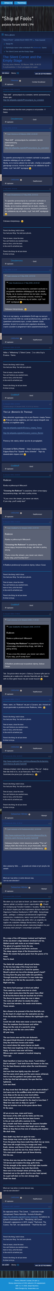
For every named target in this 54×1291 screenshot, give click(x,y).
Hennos (14, 80)
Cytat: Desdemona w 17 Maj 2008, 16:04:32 (22, 195)
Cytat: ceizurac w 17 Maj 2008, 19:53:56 (21, 276)
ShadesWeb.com (33, 1288)
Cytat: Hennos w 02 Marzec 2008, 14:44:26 (22, 134)
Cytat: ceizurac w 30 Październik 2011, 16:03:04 (24, 829)
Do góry (5, 1265)
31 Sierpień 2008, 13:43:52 (11, 404)
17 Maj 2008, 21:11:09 (10, 270)
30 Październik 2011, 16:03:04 (12, 756)
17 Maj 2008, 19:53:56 (10, 189)
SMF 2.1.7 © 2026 (21, 1286)
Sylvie (44, 48)
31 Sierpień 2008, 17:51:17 (11, 699)
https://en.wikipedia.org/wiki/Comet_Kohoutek (20, 1217)
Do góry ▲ (36, 1280)
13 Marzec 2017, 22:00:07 (11, 1206)
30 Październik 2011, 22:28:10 (12, 823)
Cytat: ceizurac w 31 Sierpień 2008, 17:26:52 (23, 620)
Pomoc (17, 1280)
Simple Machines (33, 1286)
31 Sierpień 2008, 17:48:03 (11, 614)
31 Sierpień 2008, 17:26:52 (11, 522)
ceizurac (15, 179)
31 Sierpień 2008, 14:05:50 (11, 475)
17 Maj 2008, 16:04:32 (10, 128)
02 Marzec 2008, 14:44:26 (11, 89)
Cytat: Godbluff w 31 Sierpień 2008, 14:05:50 (23, 528)
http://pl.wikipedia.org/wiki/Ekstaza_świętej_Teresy (22, 428)
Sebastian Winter (19, 814)
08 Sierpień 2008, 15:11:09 (11, 347)
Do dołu (5, 73)
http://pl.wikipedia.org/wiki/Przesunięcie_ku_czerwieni (23, 100)
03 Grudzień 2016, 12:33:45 (12, 896)
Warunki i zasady (25, 1280)
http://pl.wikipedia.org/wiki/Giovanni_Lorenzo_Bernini (23, 433)
